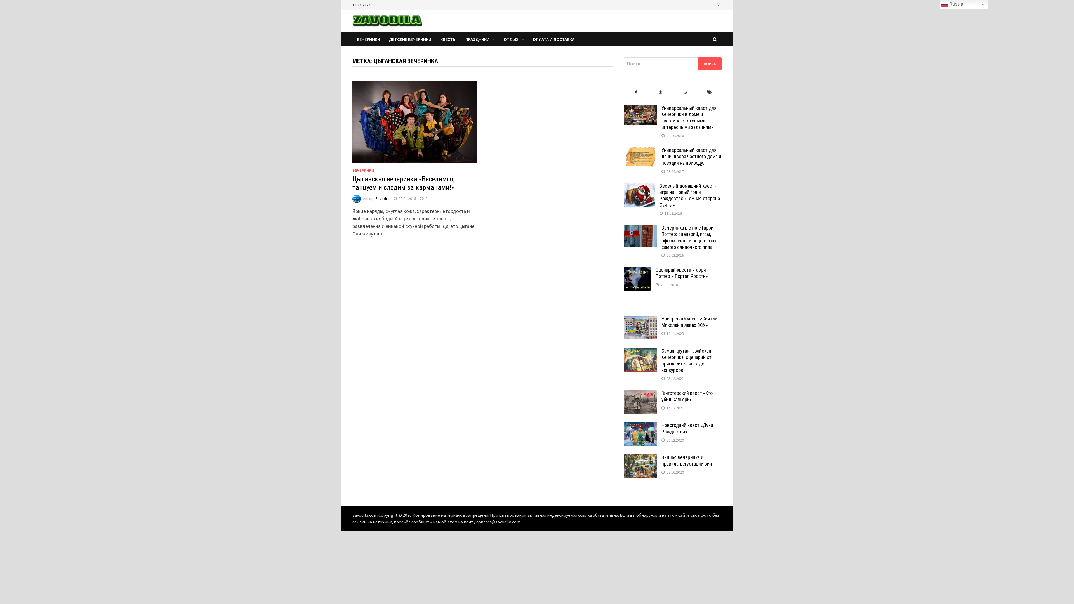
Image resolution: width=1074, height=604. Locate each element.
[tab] (636, 92)
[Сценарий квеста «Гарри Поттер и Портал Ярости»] (637, 270)
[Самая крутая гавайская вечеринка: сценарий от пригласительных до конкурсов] (640, 351)
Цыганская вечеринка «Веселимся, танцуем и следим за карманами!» (403, 183)
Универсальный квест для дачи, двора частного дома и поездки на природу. (691, 156)
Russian (957, 4)
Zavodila (382, 198)
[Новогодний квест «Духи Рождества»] (640, 426)
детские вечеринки (410, 39)
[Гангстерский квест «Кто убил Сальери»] (640, 394)
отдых (511, 39)
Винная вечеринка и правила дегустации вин (686, 460)
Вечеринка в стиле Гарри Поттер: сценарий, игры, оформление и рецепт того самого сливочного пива (689, 237)
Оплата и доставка (553, 39)
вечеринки (368, 39)
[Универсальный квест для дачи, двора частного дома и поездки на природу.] (640, 151)
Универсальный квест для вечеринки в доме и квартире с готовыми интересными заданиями (689, 117)
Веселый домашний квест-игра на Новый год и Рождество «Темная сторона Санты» (690, 195)
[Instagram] (718, 4)
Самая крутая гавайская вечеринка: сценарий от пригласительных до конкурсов (686, 360)
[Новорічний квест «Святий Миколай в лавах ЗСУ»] (640, 319)
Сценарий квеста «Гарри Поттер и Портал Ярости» (682, 273)
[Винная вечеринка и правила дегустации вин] (640, 458)
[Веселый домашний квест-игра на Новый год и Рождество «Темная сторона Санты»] (639, 186)
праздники (477, 39)
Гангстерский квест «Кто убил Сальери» (687, 396)
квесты (448, 39)
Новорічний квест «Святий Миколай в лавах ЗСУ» (689, 322)
